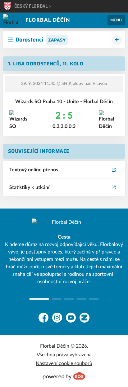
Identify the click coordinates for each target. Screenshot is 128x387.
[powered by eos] (64, 376)
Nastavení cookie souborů (64, 363)
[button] (34, 299)
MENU (116, 20)
